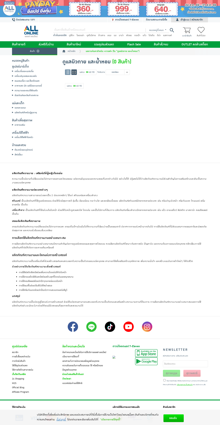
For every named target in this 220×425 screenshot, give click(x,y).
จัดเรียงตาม (101, 72)
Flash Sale (134, 44)
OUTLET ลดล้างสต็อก (195, 44)
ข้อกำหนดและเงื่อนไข (73, 346)
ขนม (109, 35)
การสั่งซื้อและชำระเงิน (21, 356)
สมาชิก (15, 352)
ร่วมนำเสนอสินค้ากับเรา (73, 374)
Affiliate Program (20, 392)
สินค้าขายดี (18, 44)
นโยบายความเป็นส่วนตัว (184, 385)
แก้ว (144, 35)
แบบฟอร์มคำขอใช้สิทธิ (72, 383)
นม (115, 35)
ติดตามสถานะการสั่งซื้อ (156, 19)
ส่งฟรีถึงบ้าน (46, 44)
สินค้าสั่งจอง (161, 44)
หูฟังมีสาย (91, 35)
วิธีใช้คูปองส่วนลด (20, 365)
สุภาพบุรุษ (171, 373)
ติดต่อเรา (66, 378)
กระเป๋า (137, 35)
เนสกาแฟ (167, 35)
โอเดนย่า (80, 35)
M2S (14, 383)
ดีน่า (159, 35)
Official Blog (18, 387)
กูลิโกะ (71, 35)
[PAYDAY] (110, 8)
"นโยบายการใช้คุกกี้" (110, 419)
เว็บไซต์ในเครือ (19, 374)
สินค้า (32, 51)
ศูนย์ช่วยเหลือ (19, 346)
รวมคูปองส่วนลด (104, 44)
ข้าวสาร (101, 35)
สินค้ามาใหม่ (74, 44)
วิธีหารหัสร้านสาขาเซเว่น (22, 370)
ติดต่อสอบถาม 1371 (25, 19)
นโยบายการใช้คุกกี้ (70, 356)
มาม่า (121, 35)
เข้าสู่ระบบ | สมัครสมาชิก (191, 19)
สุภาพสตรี (191, 373)
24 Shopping (18, 378)
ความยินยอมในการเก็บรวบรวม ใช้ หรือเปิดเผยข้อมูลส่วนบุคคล (82, 368)
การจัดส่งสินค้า (19, 361)
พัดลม (129, 35)
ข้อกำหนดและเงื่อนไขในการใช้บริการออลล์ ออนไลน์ (84, 352)
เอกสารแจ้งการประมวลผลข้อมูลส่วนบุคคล (80, 361)
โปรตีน (152, 35)
